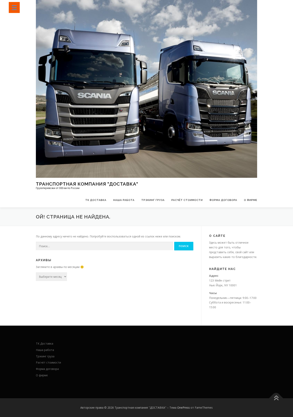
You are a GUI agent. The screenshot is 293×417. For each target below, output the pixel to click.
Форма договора (223, 200)
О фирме (250, 200)
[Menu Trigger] (14, 7)
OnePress (183, 407)
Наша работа (124, 200)
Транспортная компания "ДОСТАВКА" (87, 184)
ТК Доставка (95, 200)
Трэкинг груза (153, 200)
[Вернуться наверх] (276, 398)
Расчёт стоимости (187, 200)
